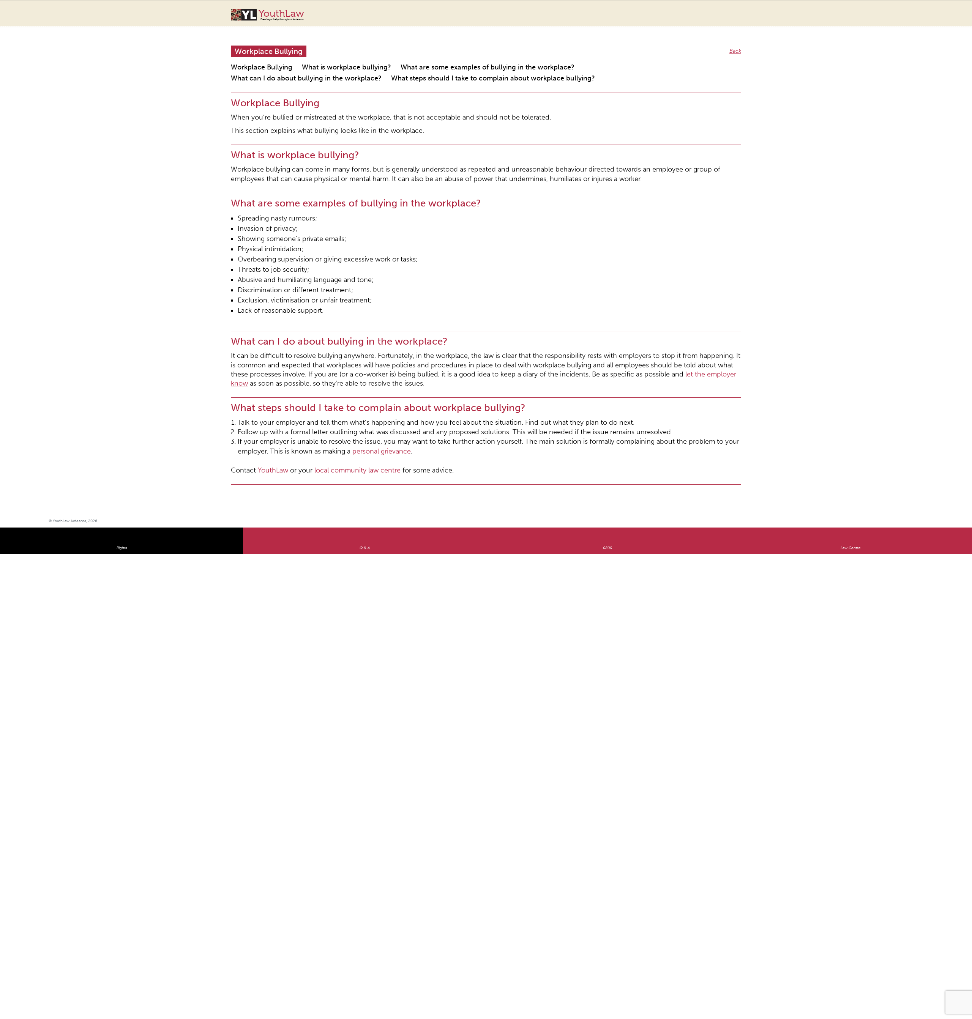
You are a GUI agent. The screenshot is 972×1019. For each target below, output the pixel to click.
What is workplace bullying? (321, 58)
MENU (917, 13)
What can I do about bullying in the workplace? (565, 58)
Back (736, 43)
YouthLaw (281, 14)
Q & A (365, 465)
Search (902, 18)
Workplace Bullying (254, 58)
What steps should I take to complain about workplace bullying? (309, 67)
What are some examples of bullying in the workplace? (431, 58)
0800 (607, 465)
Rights (122, 465)
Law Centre (851, 465)
